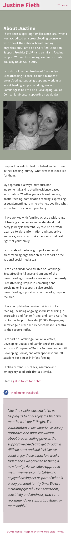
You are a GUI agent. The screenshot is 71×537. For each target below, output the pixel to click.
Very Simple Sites (46, 531)
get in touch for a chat (27, 381)
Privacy (60, 531)
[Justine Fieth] (21, 5)
